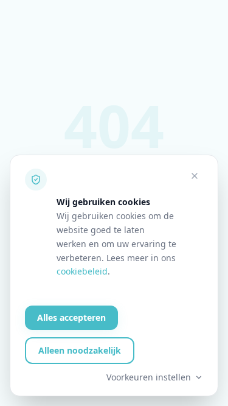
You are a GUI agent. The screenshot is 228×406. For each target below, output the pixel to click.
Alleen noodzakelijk (79, 350)
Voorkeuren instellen (148, 377)
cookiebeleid (82, 271)
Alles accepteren (71, 317)
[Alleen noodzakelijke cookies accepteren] (194, 175)
